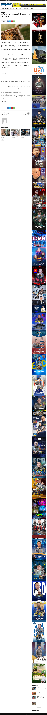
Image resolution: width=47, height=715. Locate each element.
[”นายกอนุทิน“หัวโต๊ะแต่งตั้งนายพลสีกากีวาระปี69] (34, 693)
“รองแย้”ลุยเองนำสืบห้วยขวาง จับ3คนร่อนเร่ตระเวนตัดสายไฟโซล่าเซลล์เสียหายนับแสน (41, 703)
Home (2, 10)
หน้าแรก (21, 714)
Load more (38, 706)
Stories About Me (32, 714)
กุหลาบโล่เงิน (27, 714)
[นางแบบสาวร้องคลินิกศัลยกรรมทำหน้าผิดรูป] (5, 132)
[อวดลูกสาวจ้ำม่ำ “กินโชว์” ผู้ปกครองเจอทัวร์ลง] (15, 132)
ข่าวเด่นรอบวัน (42, 714)
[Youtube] (45, 0)
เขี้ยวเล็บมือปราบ (38, 714)
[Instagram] (41, 0)
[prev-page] (1, 140)
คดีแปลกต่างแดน (5, 10)
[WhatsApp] (14, 21)
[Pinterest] (12, 21)
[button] (45, 8)
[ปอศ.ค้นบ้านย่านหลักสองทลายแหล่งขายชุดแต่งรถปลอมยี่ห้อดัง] (34, 688)
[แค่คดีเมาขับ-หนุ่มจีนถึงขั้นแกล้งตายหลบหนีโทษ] (25, 132)
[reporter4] (1, 19)
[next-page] (3, 140)
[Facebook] (40, 0)
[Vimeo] (44, 0)
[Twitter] (42, 0)
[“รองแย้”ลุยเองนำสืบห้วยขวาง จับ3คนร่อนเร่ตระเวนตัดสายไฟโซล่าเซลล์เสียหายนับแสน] (34, 703)
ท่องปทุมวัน (24, 714)
